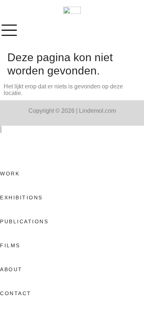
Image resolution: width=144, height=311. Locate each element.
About (11, 269)
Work (10, 174)
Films (10, 245)
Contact (15, 293)
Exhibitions (21, 197)
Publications (24, 221)
